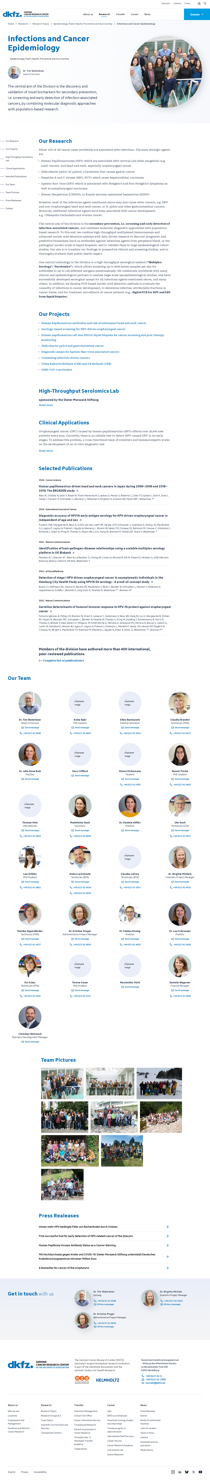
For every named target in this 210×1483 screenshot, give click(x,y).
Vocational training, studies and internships (120, 1422)
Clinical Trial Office (83, 1415)
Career (111, 1405)
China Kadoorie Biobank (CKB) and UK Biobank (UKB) (76, 363)
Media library (146, 1450)
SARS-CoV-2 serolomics (56, 369)
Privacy (24, 1472)
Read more (46, 405)
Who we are (13, 1411)
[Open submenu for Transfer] (120, 14)
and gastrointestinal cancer (72, 345)
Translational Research (85, 1424)
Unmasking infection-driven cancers (65, 357)
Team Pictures (13, 192)
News (143, 1405)
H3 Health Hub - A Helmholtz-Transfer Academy (83, 1441)
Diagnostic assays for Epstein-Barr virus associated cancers (80, 351)
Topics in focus (147, 1432)
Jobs (109, 1411)
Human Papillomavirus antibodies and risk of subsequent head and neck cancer (93, 323)
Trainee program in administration (116, 1430)
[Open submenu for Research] (104, 14)
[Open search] (205, 3)
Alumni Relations (115, 1454)
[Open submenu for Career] (134, 14)
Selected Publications (16, 176)
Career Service (114, 1440)
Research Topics (48, 1411)
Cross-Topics (47, 1420)
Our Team (13, 184)
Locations (12, 1415)
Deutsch (166, 3)
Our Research (13, 141)
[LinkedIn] (180, 1472)
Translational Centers (51, 1432)
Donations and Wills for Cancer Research (19, 1430)
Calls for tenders (148, 1428)
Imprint (11, 1472)
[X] (193, 1472)
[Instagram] (173, 1472)
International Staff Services (120, 1436)
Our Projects (13, 149)
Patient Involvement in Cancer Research (85, 1431)
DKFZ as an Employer (117, 1415)
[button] (62, 1083)
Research (46, 1405)
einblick (144, 1437)
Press (187, 3)
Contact (177, 3)
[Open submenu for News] (147, 14)
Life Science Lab (115, 1450)
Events (143, 1415)
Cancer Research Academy (120, 1445)
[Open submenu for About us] (88, 14)
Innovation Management (85, 1411)
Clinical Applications (15, 168)
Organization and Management (16, 1422)
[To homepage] (26, 14)
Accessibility (40, 1472)
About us (13, 1405)
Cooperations (80, 1448)
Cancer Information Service (87, 1420)
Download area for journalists (149, 1443)
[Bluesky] (186, 1472)
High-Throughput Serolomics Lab (19, 158)
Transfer (79, 1405)
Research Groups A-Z (51, 1415)
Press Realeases (13, 200)
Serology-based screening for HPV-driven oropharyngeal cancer (83, 329)
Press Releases (147, 1411)
